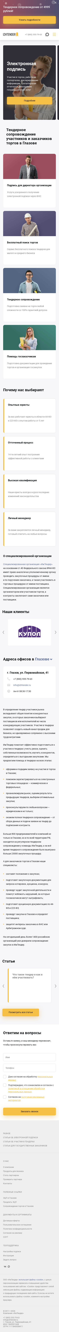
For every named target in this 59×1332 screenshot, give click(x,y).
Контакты (7, 1183)
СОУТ (5, 1237)
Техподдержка (11, 1245)
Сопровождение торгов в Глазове (18, 1206)
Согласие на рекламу (12, 1233)
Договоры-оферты (11, 1221)
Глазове (42, 659)
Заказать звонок (29, 1111)
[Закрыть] (55, 3)
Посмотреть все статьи (21, 1012)
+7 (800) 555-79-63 (22, 679)
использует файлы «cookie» (31, 1280)
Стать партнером (11, 1175)
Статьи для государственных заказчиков (25, 1146)
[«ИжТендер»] (10, 34)
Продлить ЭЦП (10, 1202)
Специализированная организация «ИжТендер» (28, 564)
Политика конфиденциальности (17, 1229)
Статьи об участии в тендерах (19, 1142)
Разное (6, 1133)
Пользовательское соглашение (17, 1225)
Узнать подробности (29, 20)
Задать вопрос (10, 1260)
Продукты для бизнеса (13, 1171)
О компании (8, 1167)
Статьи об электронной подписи (20, 1137)
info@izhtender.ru (22, 685)
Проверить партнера (12, 1179)
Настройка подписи (12, 1251)
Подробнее (29, 100)
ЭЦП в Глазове (10, 1198)
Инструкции (8, 1256)
